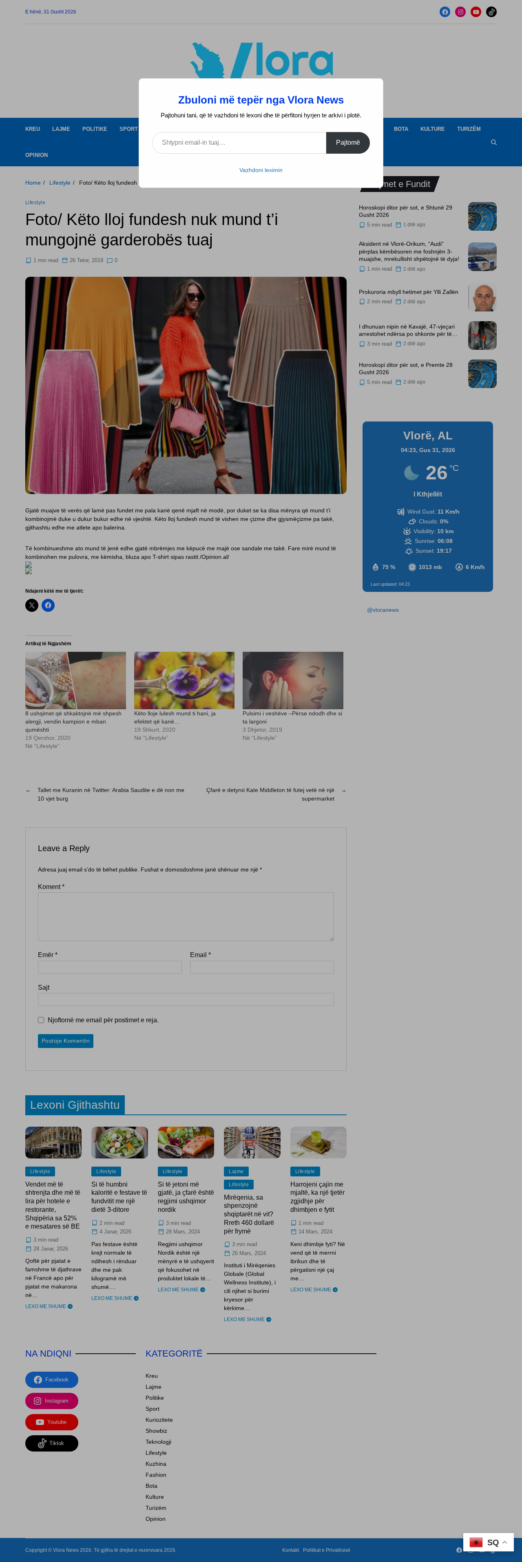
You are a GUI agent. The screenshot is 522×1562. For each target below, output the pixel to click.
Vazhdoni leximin (261, 170)
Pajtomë (348, 142)
